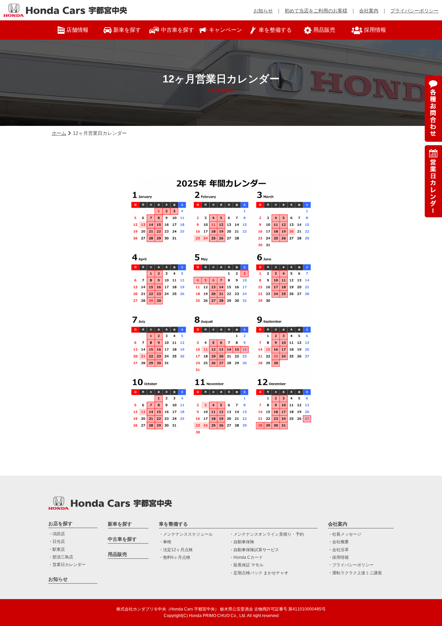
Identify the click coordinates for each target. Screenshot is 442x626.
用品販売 (117, 554)
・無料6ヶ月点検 (174, 557)
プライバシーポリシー (414, 10)
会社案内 (368, 10)
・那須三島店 (60, 557)
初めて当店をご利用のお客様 (316, 10)
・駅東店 (56, 549)
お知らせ (263, 10)
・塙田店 (56, 533)
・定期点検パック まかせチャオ (258, 572)
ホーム (59, 133)
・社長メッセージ (344, 534)
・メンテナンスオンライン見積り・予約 (266, 534)
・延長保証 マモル (246, 565)
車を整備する (173, 524)
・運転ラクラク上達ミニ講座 (355, 572)
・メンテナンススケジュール (186, 534)
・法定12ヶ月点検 (176, 549)
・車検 (165, 541)
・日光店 (56, 541)
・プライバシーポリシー (351, 565)
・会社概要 (338, 541)
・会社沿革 (338, 549)
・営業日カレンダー (67, 564)
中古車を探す (122, 539)
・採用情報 (338, 557)
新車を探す (120, 524)
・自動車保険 (241, 541)
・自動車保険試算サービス (254, 549)
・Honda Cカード (246, 557)
